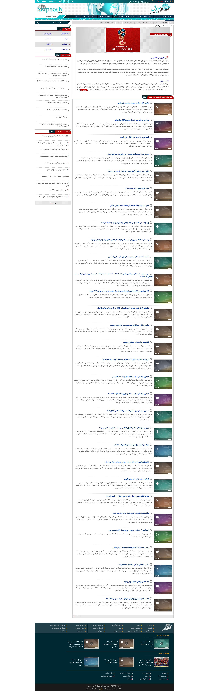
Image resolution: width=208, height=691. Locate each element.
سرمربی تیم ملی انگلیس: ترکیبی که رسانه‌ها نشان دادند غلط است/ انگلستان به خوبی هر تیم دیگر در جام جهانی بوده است (113, 275)
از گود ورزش (130, 19)
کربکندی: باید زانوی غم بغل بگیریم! (136, 479)
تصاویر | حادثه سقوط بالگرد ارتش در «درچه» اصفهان (76, 662)
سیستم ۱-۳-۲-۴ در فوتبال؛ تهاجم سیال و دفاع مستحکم (53, 197)
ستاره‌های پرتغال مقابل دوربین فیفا (136, 581)
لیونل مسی (64, 49)
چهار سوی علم (80, 625)
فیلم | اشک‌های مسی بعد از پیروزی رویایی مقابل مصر (146, 644)
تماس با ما (145, 673)
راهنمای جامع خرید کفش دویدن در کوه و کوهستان (54, 156)
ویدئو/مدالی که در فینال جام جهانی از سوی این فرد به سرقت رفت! (125, 222)
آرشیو (60, 1)
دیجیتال (83, 16)
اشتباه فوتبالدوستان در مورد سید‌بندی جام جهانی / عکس (128, 256)
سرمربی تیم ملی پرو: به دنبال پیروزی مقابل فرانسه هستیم (128, 393)
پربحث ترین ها (147, 22)
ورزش (115, 16)
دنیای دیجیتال (79, 628)
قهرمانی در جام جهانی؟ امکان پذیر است (134, 137)
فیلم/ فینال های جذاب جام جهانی (137, 188)
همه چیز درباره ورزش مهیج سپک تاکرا (57, 170)
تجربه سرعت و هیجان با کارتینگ (59, 190)
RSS (128, 679)
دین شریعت (99, 631)
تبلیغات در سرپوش (124, 673)
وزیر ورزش (47, 33)
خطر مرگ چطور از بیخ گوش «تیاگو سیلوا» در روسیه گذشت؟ (127, 598)
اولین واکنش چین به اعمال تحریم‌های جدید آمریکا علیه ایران (51, 81)
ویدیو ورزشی (73, 19)
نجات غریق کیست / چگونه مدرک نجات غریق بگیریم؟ (53, 149)
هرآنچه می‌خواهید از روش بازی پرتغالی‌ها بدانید (131, 120)
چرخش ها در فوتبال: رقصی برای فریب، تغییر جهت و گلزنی (52, 184)
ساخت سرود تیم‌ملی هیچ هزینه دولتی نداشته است (131, 513)
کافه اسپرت (169, 26)
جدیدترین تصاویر (163, 653)
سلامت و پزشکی (135, 628)
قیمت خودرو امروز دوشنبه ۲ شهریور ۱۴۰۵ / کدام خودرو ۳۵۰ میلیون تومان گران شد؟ (52, 96)
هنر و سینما (108, 16)
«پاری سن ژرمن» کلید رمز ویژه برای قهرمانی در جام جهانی (128, 154)
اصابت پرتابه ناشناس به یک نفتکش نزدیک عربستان (54, 88)
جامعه (150, 16)
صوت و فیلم (162, 679)
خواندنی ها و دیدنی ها (57, 625)
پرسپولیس (65, 44)
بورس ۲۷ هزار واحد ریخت (60, 117)
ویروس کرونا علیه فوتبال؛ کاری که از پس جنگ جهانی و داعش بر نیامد (124, 427)
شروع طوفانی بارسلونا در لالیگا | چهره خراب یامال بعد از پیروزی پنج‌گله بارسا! (53, 125)
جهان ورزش (117, 631)
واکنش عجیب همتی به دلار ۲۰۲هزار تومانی (56, 66)
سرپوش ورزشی (121, 19)
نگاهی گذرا (108, 673)
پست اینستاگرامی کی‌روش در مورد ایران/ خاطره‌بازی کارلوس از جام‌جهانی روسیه (120, 239)
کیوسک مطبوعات (109, 22)
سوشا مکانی (64, 33)
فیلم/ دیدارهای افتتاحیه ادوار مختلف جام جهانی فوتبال (129, 205)
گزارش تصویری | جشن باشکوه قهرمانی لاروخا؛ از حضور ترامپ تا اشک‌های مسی (146, 663)
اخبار (101, 22)
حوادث (139, 16)
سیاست (170, 16)
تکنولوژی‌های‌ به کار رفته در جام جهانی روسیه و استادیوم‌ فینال (127, 461)
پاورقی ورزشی (82, 19)
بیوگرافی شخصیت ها (58, 628)
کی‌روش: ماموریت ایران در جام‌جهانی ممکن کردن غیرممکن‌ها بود (125, 359)
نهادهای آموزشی (116, 625)
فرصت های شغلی (106, 676)
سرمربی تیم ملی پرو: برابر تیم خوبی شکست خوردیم (130, 376)
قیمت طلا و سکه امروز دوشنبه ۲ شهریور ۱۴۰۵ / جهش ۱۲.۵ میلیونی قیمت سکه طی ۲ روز (52, 75)
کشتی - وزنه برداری (149, 19)
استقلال (48, 38)
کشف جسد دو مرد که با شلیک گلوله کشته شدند (54, 59)
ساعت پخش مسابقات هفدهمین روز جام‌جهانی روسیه (129, 325)
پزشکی (145, 16)
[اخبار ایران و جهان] (160, 14)
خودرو (77, 16)
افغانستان (62, 631)
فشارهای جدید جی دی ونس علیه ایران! (57, 103)
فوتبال (121, 16)
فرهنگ (101, 16)
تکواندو (66, 38)
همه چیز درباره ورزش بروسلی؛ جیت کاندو (56, 163)
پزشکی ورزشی (91, 19)
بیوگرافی (119, 22)
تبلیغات (44, 1)
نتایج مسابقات (40, 19)
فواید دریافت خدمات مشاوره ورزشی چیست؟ (55, 136)
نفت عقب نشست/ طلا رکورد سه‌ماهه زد (57, 110)
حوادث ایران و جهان (133, 631)
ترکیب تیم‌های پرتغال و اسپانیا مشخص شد (133, 564)
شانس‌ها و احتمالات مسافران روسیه (136, 342)
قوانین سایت (162, 676)
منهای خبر (138, 22)
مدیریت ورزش (111, 19)
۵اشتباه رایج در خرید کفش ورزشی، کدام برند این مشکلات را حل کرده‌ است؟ (52, 144)
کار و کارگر (157, 16)
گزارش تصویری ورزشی (62, 19)
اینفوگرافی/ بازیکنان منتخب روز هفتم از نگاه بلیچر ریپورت (128, 530)
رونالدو (48, 44)
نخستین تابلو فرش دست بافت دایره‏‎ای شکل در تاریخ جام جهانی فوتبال (123, 308)
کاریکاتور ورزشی (50, 19)
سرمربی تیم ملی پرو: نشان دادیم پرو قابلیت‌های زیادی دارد (128, 410)
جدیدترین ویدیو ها (163, 635)
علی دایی (48, 49)
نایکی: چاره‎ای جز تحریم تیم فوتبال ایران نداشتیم (131, 444)
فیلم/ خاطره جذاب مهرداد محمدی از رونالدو (133, 102)
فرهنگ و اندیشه (98, 628)
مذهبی (94, 16)
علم (89, 16)
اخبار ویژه (170, 19)
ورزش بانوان (138, 19)
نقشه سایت (126, 676)
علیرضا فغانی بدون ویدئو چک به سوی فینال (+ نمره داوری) (127, 496)
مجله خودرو (80, 631)
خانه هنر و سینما (98, 625)
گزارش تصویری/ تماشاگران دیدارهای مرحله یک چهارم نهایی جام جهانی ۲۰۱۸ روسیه (119, 291)
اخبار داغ (164, 22)
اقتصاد (164, 16)
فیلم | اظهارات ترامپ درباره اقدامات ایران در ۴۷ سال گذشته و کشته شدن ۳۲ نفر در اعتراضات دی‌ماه (75, 645)
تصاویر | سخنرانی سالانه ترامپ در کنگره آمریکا (111, 661)
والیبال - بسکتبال (161, 19)
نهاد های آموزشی (130, 16)
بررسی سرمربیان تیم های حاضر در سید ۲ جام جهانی (130, 547)
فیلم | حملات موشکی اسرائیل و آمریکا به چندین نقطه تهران (110, 644)
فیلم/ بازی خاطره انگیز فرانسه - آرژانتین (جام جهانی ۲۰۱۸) (128, 171)
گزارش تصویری (143, 679)
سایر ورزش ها (101, 19)
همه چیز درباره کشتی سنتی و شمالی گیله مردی (55, 176)
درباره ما (164, 673)
